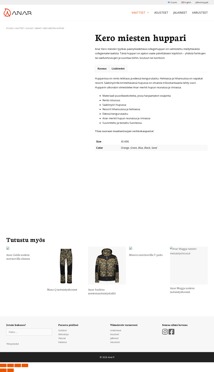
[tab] (102, 68)
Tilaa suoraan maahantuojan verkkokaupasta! (124, 131)
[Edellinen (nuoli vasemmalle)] (3, 370)
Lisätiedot (118, 68)
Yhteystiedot (12, 343)
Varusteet (200, 12)
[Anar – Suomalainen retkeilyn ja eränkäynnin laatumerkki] (18, 12)
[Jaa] (10, 365)
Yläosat (30, 28)
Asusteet (161, 12)
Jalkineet (180, 12)
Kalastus (62, 342)
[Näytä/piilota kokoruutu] (17, 365)
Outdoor (62, 330)
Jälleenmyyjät (202, 2)
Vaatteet (139, 12)
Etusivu (10, 28)
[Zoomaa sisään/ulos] (25, 365)
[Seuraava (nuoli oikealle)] (10, 370)
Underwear (115, 330)
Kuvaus (102, 68)
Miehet (38, 28)
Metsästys (63, 334)
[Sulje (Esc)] (3, 365)
